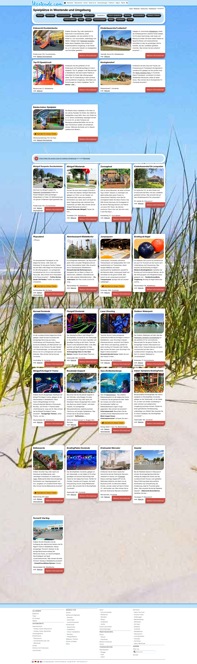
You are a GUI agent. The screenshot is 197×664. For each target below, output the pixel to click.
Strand (85, 3)
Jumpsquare (106, 236)
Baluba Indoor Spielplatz (44, 107)
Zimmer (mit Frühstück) (40, 648)
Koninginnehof (107, 62)
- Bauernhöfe (70, 627)
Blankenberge (111, 395)
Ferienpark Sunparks (87, 41)
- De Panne (137, 641)
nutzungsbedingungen (48, 661)
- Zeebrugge (137, 617)
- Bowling (69, 634)
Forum (102, 644)
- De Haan (136, 624)
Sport (88, 19)
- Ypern (102, 657)
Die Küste (136, 610)
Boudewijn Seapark (76, 371)
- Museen (69, 617)
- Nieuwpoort (37, 638)
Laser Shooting (107, 311)
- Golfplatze (104, 622)
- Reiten (102, 619)
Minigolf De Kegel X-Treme (45, 371)
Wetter (123, 3)
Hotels (34, 645)
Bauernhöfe (89, 15)
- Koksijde (136, 639)
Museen (40, 15)
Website (107, 56)
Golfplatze (120, 19)
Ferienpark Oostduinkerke (42, 192)
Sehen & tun (92, 3)
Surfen (130, 19)
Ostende (122, 476)
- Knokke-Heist (138, 614)
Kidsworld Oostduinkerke (45, 28)
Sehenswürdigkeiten (73, 615)
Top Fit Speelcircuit (42, 62)
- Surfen (102, 624)
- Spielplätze (70, 629)
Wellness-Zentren (154, 15)
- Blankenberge (138, 619)
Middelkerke (153, 31)
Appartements (37, 626)
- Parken (102, 637)
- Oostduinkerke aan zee (40, 641)
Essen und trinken (106, 626)
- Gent (102, 654)
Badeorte (35, 613)
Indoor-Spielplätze (114, 15)
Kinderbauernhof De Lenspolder (148, 166)
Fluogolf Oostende (75, 311)
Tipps (34, 616)
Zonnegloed (106, 166)
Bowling (127, 15)
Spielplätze (101, 15)
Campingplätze (37, 633)
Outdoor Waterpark (143, 311)
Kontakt (135, 655)
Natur (81, 19)
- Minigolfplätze (71, 636)
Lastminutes (36, 650)
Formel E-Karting (41, 518)
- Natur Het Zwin (138, 612)
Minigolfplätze (139, 15)
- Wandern (103, 617)
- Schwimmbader (106, 612)
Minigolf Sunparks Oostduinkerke (47, 166)
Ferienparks (146, 337)
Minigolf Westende (76, 166)
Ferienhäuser (36, 636)
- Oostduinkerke (138, 636)
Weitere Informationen (44, 56)
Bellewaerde (39, 448)
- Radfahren (104, 614)
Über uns (136, 649)
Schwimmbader (99, 19)
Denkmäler (50, 15)
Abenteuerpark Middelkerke (80, 236)
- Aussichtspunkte (72, 622)
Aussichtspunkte (63, 15)
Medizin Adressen (106, 642)
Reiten (111, 19)
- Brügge (103, 652)
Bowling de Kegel (142, 236)
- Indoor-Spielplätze (73, 632)
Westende (70, 3)
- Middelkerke (138, 631)
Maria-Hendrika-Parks (143, 73)
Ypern (35, 479)
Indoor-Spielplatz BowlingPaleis (148, 371)
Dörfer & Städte (70, 19)
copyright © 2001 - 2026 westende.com (77, 661)
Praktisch (111, 3)
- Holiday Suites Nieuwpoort (42, 629)
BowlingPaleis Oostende (78, 448)
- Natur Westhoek (139, 643)
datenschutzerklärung (60, 661)
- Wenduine (137, 622)
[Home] (64, 2)
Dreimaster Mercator (110, 448)
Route (102, 634)
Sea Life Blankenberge (111, 371)
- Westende (36, 643)
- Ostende (136, 629)
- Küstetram (104, 639)
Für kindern (36, 618)
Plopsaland (38, 236)
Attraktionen (77, 15)
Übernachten (78, 3)
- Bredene (136, 626)
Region (118, 3)
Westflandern (104, 650)
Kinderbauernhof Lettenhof (113, 28)
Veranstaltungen (102, 3)
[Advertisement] (93, 98)
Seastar (137, 448)
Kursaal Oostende (41, 311)
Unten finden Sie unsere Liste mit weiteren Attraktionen (58, 158)
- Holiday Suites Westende (41, 631)
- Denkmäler (70, 620)
